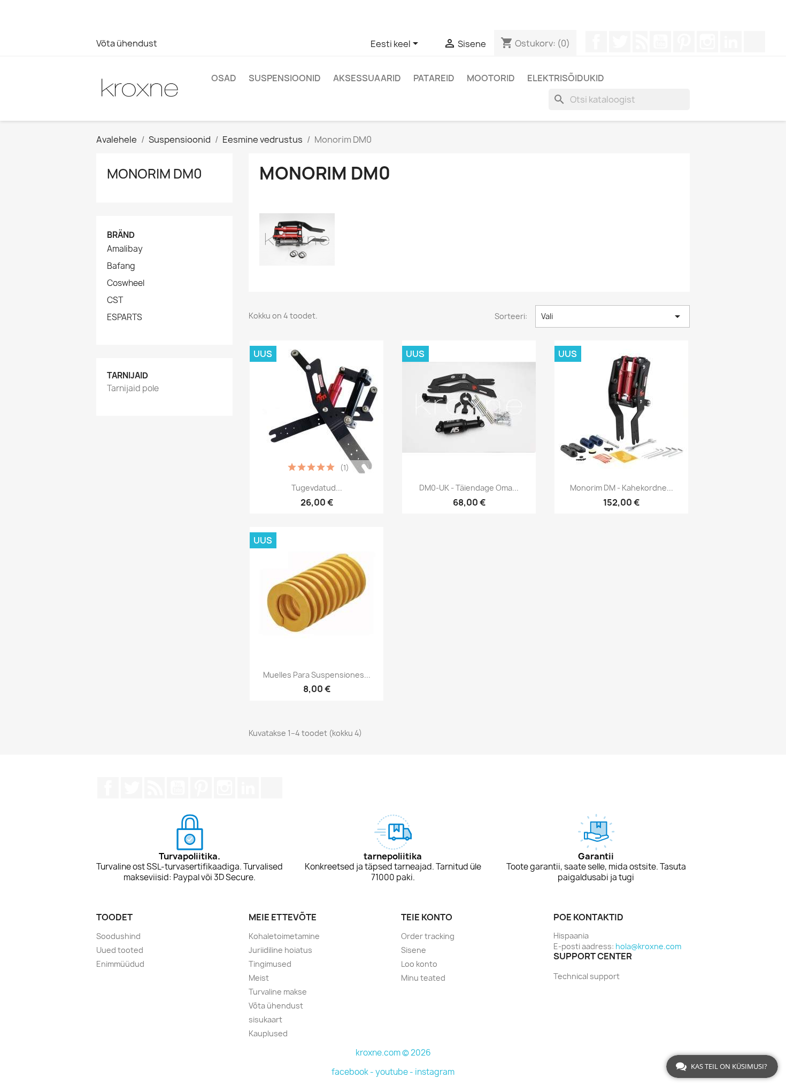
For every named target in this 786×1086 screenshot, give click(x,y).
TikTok (754, 41)
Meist (259, 978)
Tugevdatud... (316, 488)
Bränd (121, 235)
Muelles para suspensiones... (317, 675)
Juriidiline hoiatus (280, 950)
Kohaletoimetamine (284, 936)
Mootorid (491, 78)
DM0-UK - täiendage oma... (469, 488)
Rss (640, 41)
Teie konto (426, 917)
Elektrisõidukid (565, 78)
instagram (434, 1071)
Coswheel (125, 283)
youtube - (395, 1071)
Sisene (413, 950)
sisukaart (265, 1019)
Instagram (707, 41)
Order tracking (427, 936)
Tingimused (270, 964)
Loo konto (419, 964)
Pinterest (684, 41)
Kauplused (268, 1033)
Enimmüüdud (120, 964)
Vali (612, 316)
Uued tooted (119, 950)
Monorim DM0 (154, 174)
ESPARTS (124, 317)
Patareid (433, 78)
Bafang (121, 266)
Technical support (586, 976)
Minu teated (423, 978)
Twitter (619, 41)
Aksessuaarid (367, 78)
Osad (223, 78)
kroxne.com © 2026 (393, 1052)
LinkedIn (731, 41)
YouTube (660, 41)
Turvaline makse (278, 992)
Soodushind (118, 936)
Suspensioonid (285, 78)
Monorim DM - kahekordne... (621, 488)
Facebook (596, 41)
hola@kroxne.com (648, 946)
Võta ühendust (126, 43)
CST (115, 300)
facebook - (353, 1071)
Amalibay (125, 249)
